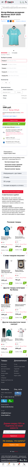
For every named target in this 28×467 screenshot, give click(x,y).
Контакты (16, 373)
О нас (15, 364)
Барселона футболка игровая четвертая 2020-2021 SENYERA (6, 305)
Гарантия (16, 369)
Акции (2, 382)
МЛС (17, 6)
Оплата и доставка (19, 366)
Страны (12, 6)
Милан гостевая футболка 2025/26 (19, 339)
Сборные (3, 378)
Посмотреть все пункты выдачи (12, 191)
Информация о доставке (13, 173)
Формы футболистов (7, 380)
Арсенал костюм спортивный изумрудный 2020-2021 (6, 340)
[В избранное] (25, 25)
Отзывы (6, 177)
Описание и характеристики (9, 152)
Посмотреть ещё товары (9, 116)
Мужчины (4, 364)
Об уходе (7, 181)
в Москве (12, 127)
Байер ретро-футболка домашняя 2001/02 (20, 305)
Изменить (17, 127)
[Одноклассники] (13, 21)
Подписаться (13, 436)
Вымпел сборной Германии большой (19, 271)
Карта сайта (17, 375)
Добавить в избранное (21, 21)
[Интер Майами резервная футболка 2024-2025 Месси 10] (14, 36)
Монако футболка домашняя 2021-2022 (20, 237)
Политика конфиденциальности (9, 459)
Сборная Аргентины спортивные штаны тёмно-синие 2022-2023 (6, 271)
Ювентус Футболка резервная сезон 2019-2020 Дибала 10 (6, 238)
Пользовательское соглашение (9, 461)
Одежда (3, 371)
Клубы (7, 6)
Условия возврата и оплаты (14, 185)
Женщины (4, 366)
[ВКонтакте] (8, 21)
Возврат (16, 371)
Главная (3, 6)
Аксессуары (4, 373)
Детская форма (5, 369)
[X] (11, 21)
